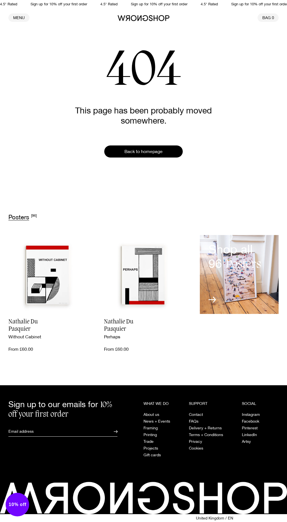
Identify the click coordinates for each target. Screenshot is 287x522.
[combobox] (92, 273)
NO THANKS (94, 308)
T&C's (66, 323)
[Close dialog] (234, 210)
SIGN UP (94, 293)
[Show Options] (132, 273)
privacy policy (85, 323)
